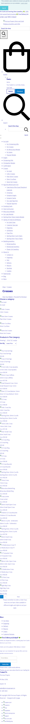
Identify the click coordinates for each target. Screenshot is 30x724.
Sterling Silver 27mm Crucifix (8, 531)
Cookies (9, 271)
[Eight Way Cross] (5, 585)
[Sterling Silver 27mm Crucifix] (9, 529)
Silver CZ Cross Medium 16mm (9, 394)
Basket (10, 91)
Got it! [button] (4, 8)
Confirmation (7, 166)
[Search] (26, 129)
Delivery (9, 263)
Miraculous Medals (8, 212)
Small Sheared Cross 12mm (8, 386)
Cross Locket (4, 499)
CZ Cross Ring (4, 442)
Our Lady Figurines (12, 201)
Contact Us (10, 255)
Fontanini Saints (11, 198)
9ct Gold (5, 141)
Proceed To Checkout (20, 297)
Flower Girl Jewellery (13, 249)
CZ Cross (2, 402)
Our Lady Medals (8, 214)
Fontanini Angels (11, 195)
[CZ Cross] (3, 399)
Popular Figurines (12, 203)
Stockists (9, 268)
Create (18, 698)
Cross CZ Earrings (5, 362)
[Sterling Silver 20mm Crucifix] (9, 415)
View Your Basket (7, 297)
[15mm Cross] (4, 480)
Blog (4, 276)
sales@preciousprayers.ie (7, 688)
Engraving (9, 228)
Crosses (5, 168)
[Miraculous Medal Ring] (7, 488)
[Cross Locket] (4, 496)
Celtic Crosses (11, 174)
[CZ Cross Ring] (4, 440)
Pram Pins (9, 233)
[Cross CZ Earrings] (6, 359)
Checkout (20, 91)
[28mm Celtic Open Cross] (8, 561)
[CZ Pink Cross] (4, 577)
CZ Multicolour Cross (6, 572)
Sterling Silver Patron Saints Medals (13, 217)
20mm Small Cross (5, 540)
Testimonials (6, 274)
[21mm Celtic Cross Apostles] (9, 367)
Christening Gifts (8, 160)
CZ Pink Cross (4, 580)
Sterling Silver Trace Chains (14, 239)
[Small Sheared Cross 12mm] (9, 383)
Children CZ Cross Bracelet (8, 515)
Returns (9, 266)
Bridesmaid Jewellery (13, 247)
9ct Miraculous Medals (13, 150)
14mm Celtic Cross (5, 426)
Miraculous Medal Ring (7, 491)
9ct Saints (9, 152)
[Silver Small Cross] (6, 432)
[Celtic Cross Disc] (5, 407)
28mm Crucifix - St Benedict (8, 523)
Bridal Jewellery (11, 244)
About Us (6, 252)
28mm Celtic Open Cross (7, 564)
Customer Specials (12, 225)
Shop (4, 287)
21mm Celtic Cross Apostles (8, 370)
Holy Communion (8, 209)
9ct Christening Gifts (13, 144)
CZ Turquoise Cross (5, 556)
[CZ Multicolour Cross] (7, 569)
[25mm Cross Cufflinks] (7, 375)
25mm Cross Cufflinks (6, 378)
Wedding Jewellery (8, 241)
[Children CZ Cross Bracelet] (8, 513)
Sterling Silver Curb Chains (14, 236)
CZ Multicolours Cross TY (7, 548)
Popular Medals (11, 155)
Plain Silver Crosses (12, 177)
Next (18, 597)
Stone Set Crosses (12, 182)
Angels (5, 158)
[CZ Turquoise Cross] (6, 553)
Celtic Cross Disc (5, 410)
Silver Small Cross (5, 434)
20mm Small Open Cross (7, 507)
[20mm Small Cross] (6, 537)
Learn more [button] (24, 3)
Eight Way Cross (4, 588)
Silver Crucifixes (11, 179)
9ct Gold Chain (11, 222)
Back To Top (3, 594)
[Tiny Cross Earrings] (6, 351)
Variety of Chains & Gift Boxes (12, 220)
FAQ (8, 260)
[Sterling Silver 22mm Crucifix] (9, 472)
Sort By (2, 343)
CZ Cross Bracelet (5, 467)
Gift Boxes (10, 230)
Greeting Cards (7, 206)
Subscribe (5, 664)
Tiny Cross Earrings (5, 353)
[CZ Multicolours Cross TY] (8, 545)
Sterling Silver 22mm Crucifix (8, 475)
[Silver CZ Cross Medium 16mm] (10, 391)
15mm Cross (3, 483)
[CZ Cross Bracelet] (6, 464)
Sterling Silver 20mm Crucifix (8, 418)
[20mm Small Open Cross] (8, 505)
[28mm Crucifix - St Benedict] (9, 521)
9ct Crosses (10, 147)
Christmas (9, 193)
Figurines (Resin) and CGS (10, 185)
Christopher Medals (9, 163)
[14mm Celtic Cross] (6, 424)
